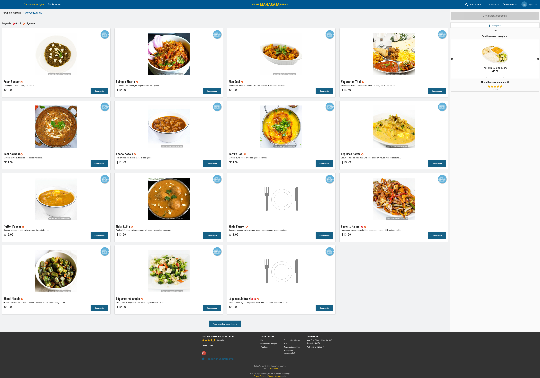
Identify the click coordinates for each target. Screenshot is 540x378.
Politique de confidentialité (289, 351)
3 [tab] (495, 77)
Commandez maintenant (495, 15)
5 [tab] (503, 77)
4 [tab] (499, 77)
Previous (452, 59)
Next (537, 59)
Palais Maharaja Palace (218, 336)
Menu (262, 340)
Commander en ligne (34, 4)
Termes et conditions (292, 347)
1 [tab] (486, 77)
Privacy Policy (259, 376)
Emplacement (54, 4)
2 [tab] (490, 77)
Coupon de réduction (292, 340)
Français (492, 4)
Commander (99, 91)
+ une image (105, 34)
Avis (285, 343)
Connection (508, 4)
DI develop (273, 368)
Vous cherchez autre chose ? (225, 324)
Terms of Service (274, 376)
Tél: (315, 347)
